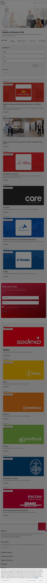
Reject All (41, 580)
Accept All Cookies (31, 580)
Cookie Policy (36, 577)
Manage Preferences (6, 580)
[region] (23, 575)
